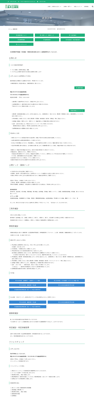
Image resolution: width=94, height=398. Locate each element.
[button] (92, 6)
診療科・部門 (67, 6)
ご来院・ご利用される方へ (53, 6)
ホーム (10, 29)
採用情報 (86, 6)
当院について (77, 6)
